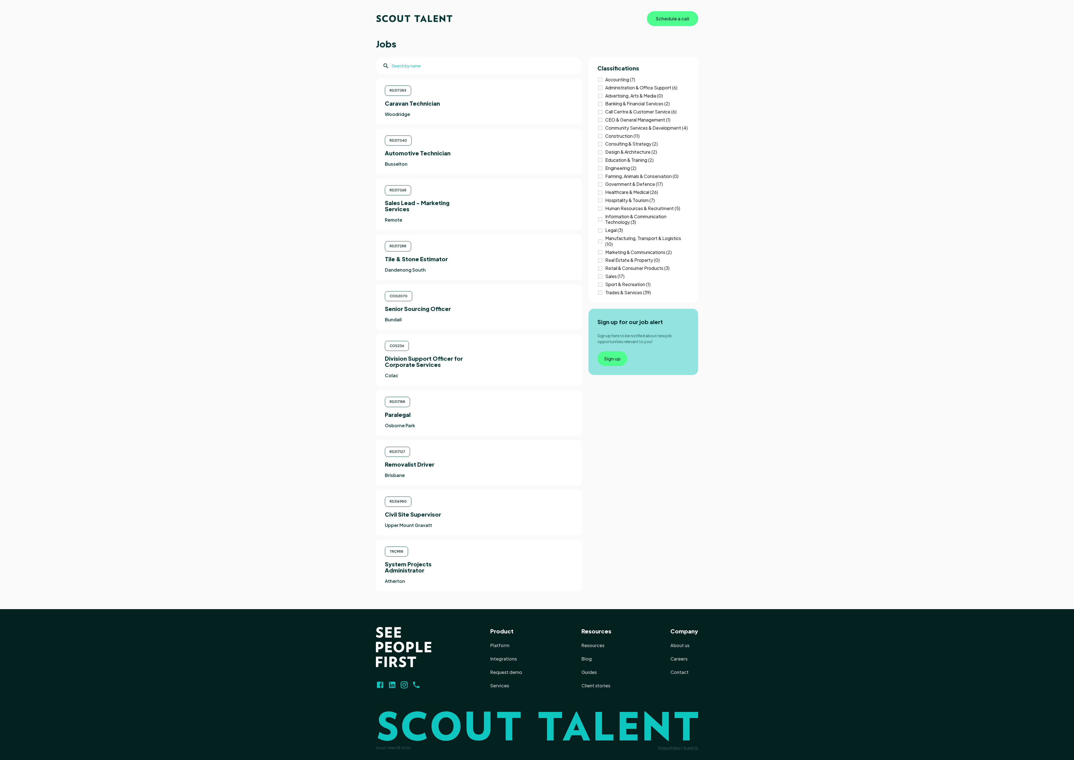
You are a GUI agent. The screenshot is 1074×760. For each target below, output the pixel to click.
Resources (596, 631)
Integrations (503, 659)
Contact (679, 672)
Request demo (506, 672)
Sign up (612, 359)
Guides (589, 672)
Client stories (595, 685)
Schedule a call (672, 19)
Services (499, 685)
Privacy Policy (669, 748)
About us (679, 645)
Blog (586, 659)
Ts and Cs (690, 748)
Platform (499, 645)
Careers (678, 659)
